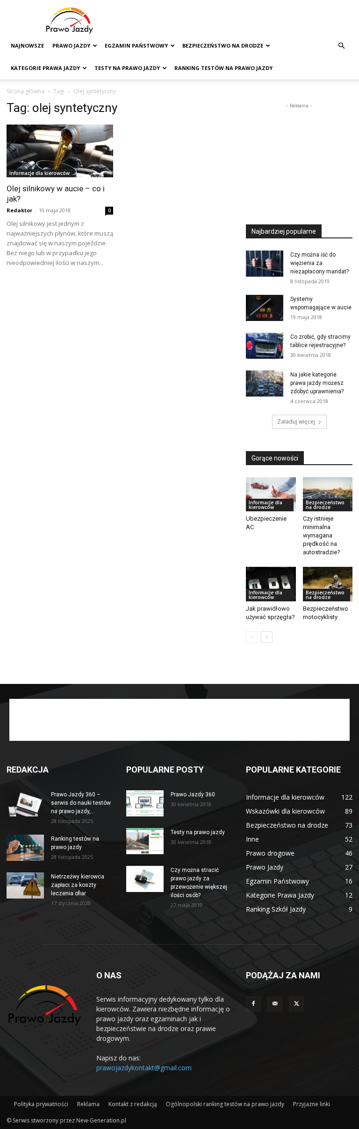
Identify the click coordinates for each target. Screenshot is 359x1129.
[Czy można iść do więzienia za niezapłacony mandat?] (264, 264)
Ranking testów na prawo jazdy (223, 67)
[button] (341, 46)
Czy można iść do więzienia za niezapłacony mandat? (319, 263)
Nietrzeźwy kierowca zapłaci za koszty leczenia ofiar (77, 885)
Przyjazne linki (311, 1104)
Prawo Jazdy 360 (193, 794)
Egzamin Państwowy (136, 45)
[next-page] (267, 637)
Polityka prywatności (41, 1104)
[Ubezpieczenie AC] (271, 494)
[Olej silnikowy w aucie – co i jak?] (60, 151)
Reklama (88, 1104)
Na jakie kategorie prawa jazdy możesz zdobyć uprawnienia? (317, 383)
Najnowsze (27, 45)
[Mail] (274, 1004)
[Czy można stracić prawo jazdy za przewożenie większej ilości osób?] (145, 879)
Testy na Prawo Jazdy (127, 67)
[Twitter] (296, 1004)
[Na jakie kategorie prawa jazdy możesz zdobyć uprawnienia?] (264, 383)
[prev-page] (252, 637)
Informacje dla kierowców (39, 173)
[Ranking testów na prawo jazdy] (25, 848)
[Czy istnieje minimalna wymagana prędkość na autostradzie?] (328, 494)
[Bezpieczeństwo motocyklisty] (328, 584)
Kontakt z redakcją (132, 1104)
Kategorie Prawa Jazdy (45, 67)
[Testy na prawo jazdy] (145, 841)
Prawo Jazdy (71, 45)
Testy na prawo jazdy (198, 832)
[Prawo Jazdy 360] (145, 803)
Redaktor (19, 210)
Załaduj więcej (296, 421)
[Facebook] (253, 1004)
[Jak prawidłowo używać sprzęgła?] (271, 584)
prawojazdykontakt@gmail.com (144, 1067)
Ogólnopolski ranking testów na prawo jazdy (225, 1104)
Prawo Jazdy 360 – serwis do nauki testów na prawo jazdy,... (81, 803)
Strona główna (25, 91)
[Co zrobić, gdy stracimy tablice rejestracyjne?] (264, 346)
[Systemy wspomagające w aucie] (264, 308)
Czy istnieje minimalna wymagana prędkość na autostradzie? (321, 535)
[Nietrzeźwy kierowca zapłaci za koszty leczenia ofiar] (25, 885)
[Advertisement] (242, 21)
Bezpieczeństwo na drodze (222, 45)
